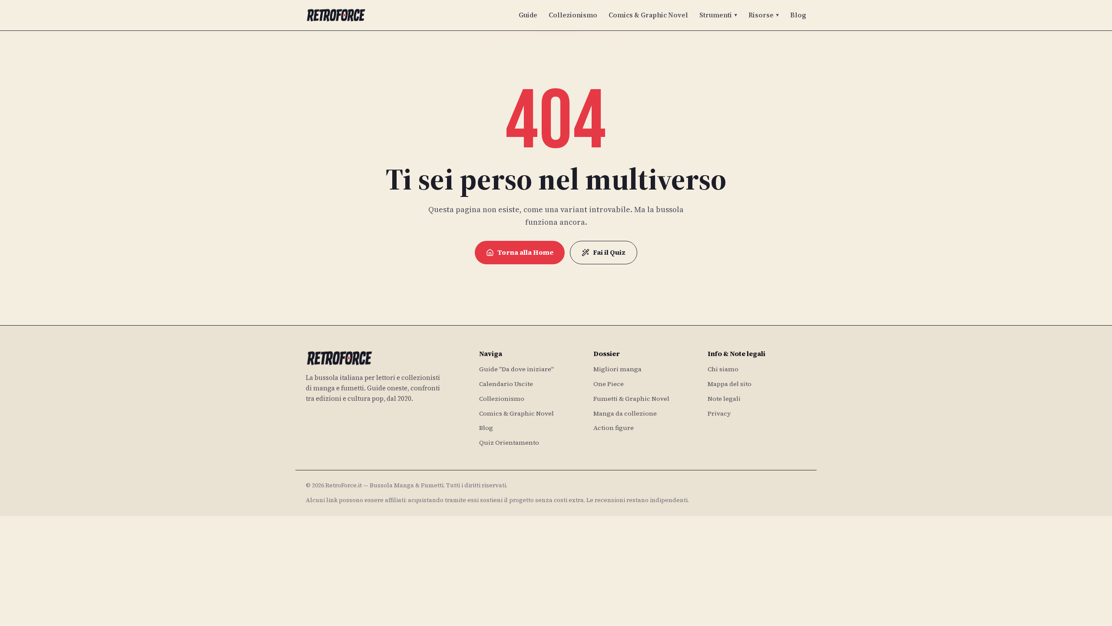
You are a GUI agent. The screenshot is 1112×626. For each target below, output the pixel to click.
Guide (528, 15)
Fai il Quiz (609, 252)
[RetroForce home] (336, 15)
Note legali (724, 398)
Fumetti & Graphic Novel (631, 398)
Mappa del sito (729, 384)
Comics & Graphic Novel (648, 15)
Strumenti (718, 15)
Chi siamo (723, 369)
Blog (798, 15)
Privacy (719, 413)
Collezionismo (573, 15)
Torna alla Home (525, 252)
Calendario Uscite (506, 384)
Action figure (613, 427)
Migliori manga (617, 369)
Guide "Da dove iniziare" (516, 369)
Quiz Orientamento (509, 442)
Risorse (763, 15)
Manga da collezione (625, 413)
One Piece (608, 384)
